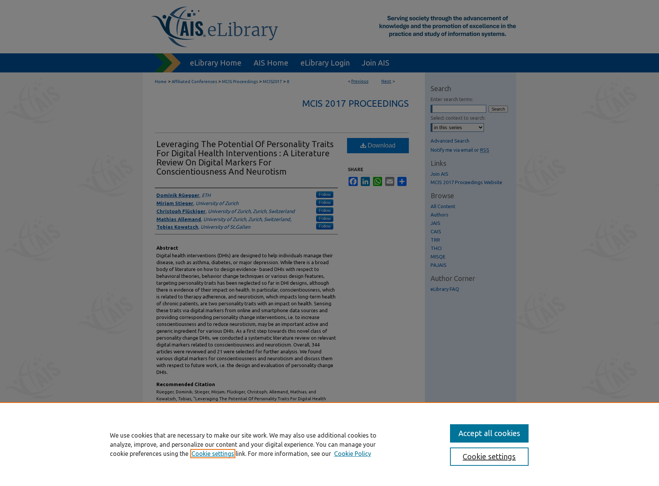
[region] (329, 444)
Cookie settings (212, 453)
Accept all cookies (489, 433)
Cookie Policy (352, 453)
